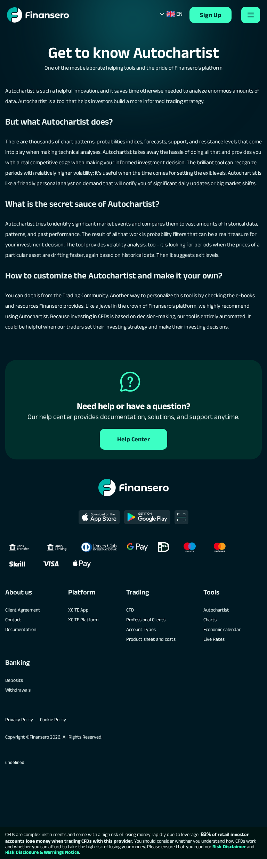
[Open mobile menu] (250, 15)
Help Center (133, 439)
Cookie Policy (53, 719)
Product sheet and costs (151, 639)
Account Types (141, 629)
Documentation (20, 629)
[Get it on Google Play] (147, 517)
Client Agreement (22, 610)
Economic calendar (222, 629)
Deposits (14, 680)
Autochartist (216, 610)
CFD (130, 610)
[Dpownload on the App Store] (99, 517)
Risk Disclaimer (229, 846)
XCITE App (78, 610)
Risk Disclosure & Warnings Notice (42, 852)
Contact (13, 619)
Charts (210, 619)
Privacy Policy (19, 719)
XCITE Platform (83, 619)
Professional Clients (145, 619)
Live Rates (214, 639)
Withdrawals (18, 690)
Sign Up (210, 14)
